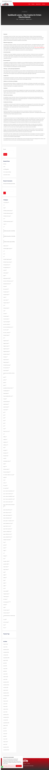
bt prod (5, 286)
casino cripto (6, 299)
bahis (4, 275)
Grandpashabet (6, 390)
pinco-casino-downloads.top (8, 490)
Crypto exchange (6, 321)
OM (4, 480)
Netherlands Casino (7, 461)
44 (4, 253)
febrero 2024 (5, 690)
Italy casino (5, 409)
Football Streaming (7, 364)
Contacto (43, 4)
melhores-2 (5, 442)
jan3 (4, 417)
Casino (4, 297)
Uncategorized (24, 11)
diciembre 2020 (6, 747)
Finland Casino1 (6, 362)
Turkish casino (6, 596)
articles (5, 270)
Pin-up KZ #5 (6, 488)
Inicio (29, 4)
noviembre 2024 (6, 684)
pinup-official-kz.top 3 (7, 534)
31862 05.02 (5, 245)
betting (4, 163)
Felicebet (5, 356)
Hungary (5, 398)
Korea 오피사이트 (6, 431)
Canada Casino (6, 291)
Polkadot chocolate (7, 539)
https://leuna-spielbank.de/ (40, 47)
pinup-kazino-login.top (7, 528)
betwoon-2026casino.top (8, 280)
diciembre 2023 (6, 692)
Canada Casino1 (6, 294)
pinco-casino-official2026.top (9, 496)
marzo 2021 (5, 738)
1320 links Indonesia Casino (8, 221)
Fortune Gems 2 (6, 367)
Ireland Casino (6, 404)
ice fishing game (6, 169)
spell (4, 572)
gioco (4, 385)
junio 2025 (5, 665)
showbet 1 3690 (6, 561)
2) (3, 229)
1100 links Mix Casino (7, 215)
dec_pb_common (6, 332)
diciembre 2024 (6, 682)
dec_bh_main (6, 329)
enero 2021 (5, 744)
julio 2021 (5, 728)
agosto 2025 (5, 660)
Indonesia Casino (6, 401)
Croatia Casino (6, 316)
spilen (4, 582)
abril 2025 (5, 671)
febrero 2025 (5, 676)
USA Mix (5, 604)
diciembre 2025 (6, 649)
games (5, 379)
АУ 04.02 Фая (6, 622)
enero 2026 (5, 646)
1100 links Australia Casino (8, 210)
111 (4, 218)
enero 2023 (5, 703)
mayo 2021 (5, 733)
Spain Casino (6, 566)
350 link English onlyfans (7, 248)
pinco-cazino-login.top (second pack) (8, 505)
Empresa (33, 4)
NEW (4, 463)
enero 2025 (5, 679)
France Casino (6, 370)
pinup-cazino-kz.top (7, 512)
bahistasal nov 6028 (7, 278)
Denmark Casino (6, 335)
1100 (4, 207)
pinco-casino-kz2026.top (8, 493)
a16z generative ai (6, 264)
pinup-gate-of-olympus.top (8, 520)
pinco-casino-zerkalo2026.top (9, 499)
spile (4, 580)
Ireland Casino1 (6, 406)
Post (4, 542)
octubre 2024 (5, 687)
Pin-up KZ (5, 485)
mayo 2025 (5, 668)
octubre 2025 (5, 654)
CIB (4, 310)
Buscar (4, 149)
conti (4, 166)
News (5, 466)
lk (4, 434)
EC (4, 337)
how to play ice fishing (7, 171)
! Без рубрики (6, 202)
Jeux (4, 428)
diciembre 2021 (6, 714)
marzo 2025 (5, 673)
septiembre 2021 (6, 722)
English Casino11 (6, 346)
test (4, 588)
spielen (5, 577)
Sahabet (5, 555)
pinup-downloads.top (7, 517)
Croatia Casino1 (6, 318)
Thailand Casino (6, 593)
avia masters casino (6, 174)
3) (3, 240)
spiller (4, 585)
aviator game (6, 272)
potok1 (5, 545)
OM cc (5, 482)
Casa (17, 19)
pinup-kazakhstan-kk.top (8, 523)
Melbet (5, 436)
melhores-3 (5, 444)
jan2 (4, 415)
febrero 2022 (5, 709)
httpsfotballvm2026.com (8, 396)
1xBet (4, 224)
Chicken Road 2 (6, 308)
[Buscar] (4, 193)
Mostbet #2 (5, 455)
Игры (4, 624)
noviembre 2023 (6, 695)
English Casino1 (6, 343)
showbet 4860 (6, 564)
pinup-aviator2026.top (7, 509)
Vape (4, 607)
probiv (4, 547)
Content (5, 313)
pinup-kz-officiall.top (7, 531)
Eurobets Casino (6, 354)
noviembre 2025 (6, 652)
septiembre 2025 (6, 657)
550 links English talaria (7, 259)
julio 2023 (5, 698)
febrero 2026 (5, 644)
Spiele (4, 574)
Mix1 (4, 447)
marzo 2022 (5, 706)
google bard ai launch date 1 (8, 387)
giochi (4, 382)
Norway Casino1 (6, 469)
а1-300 (5, 619)
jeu (4, 425)
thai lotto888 (6, 591)
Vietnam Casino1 (6, 610)
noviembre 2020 (6, 749)
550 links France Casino (7, 262)
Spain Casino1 (6, 569)
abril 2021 (5, 736)
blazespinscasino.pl (7, 283)
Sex (4, 558)
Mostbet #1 (5, 452)
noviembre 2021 (6, 717)
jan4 (4, 420)
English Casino (6, 340)
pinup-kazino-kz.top (7, 526)
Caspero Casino (6, 302)
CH (4, 305)
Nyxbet (5, 477)
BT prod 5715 (6, 289)
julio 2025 (5, 663)
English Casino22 (6, 351)
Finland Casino (6, 359)
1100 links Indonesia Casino (8, 213)
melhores (5, 439)
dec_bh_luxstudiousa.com (8, 327)
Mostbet (5, 450)
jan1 (4, 412)
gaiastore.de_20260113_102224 (8, 374)
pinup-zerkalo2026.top (7, 536)
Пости (4, 627)
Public (4, 550)
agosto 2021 (5, 725)
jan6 (4, 423)
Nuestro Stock (38, 4)
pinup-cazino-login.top (7, 515)
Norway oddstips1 (6, 471)
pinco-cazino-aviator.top (8, 501)
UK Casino (5, 599)
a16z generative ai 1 (6, 267)
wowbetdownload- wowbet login (9, 616)
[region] (12, 762)
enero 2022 (5, 711)
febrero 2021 (5, 741)
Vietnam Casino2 (6, 612)
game (4, 377)
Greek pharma (6, 393)
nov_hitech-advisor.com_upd (8, 474)
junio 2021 (5, 730)
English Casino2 (6, 348)
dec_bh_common (6, 324)
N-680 (4, 458)
